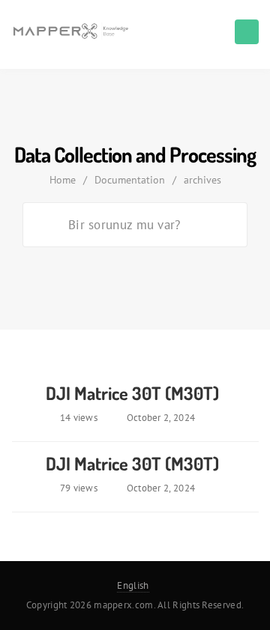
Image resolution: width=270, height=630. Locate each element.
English (132, 585)
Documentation (129, 180)
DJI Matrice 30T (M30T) (132, 393)
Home (63, 180)
